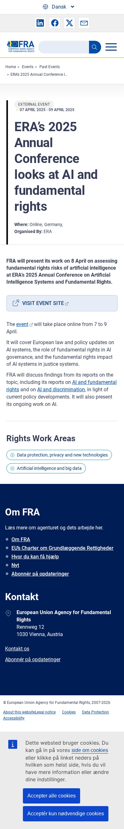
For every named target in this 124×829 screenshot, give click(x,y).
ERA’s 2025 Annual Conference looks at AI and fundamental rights (67, 74)
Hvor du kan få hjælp (35, 557)
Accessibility (13, 718)
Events (27, 67)
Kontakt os (17, 649)
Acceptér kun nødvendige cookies (65, 813)
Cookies (69, 712)
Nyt (15, 565)
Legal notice (45, 712)
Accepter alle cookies (51, 795)
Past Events (49, 67)
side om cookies (90, 750)
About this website (19, 712)
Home (10, 67)
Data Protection (95, 712)
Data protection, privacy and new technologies (62, 454)
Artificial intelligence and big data (49, 468)
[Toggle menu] (111, 46)
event (22, 324)
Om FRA (20, 539)
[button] (40, 23)
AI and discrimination (61, 389)
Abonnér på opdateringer (40, 574)
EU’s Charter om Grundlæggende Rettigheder (62, 548)
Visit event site (43, 303)
